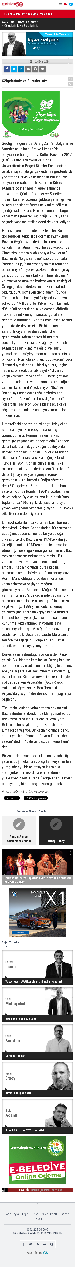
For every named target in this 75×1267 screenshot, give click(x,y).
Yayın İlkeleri (49, 1214)
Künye (34, 1214)
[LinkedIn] (21, 69)
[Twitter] (14, 69)
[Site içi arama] (51, 1244)
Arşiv (25, 1214)
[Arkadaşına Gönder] (28, 69)
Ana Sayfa (12, 1214)
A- (70, 83)
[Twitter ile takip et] (30, 1244)
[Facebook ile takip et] (23, 1244)
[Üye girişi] (44, 1244)
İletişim (39, 1218)
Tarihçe (64, 1214)
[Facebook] (7, 69)
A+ (71, 79)
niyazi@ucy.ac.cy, (47, 43)
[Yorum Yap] (42, 69)
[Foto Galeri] (71, 4)
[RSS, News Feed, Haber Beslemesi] (37, 1244)
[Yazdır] (35, 69)
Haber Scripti (34, 1252)
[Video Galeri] (65, 4)
